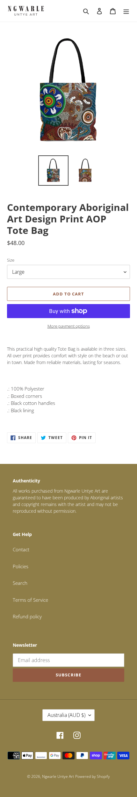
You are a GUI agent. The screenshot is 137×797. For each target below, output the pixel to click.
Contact (21, 549)
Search (20, 583)
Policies (20, 566)
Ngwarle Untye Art (58, 776)
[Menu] (126, 11)
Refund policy (27, 616)
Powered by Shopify (92, 776)
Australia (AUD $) (66, 715)
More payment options (68, 326)
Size (10, 260)
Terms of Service (30, 600)
